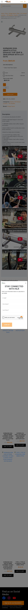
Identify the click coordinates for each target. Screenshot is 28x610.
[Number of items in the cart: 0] (24, 1)
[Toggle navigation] (2, 1)
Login (21, 1)
